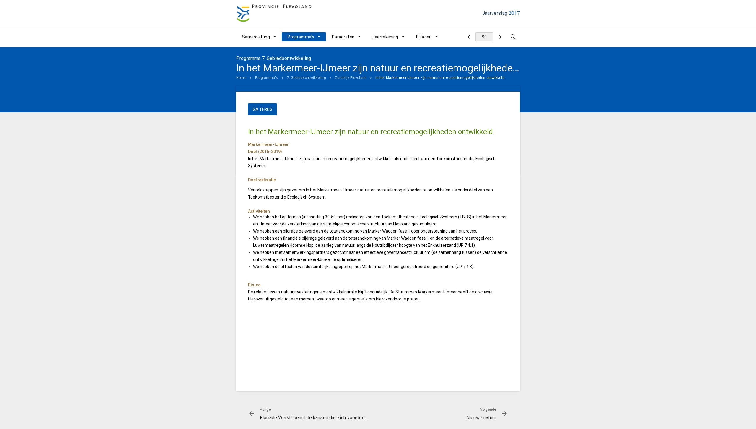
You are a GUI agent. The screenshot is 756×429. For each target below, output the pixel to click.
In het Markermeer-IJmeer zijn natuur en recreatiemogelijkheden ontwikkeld (439, 78)
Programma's (301, 37)
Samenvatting (256, 37)
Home (241, 78)
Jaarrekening (385, 37)
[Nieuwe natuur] (499, 36)
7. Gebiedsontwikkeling (306, 78)
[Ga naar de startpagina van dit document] (274, 13)
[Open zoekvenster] (513, 36)
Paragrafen (343, 37)
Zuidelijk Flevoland (351, 78)
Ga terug (262, 109)
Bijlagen (424, 37)
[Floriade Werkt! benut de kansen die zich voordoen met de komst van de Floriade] (468, 36)
